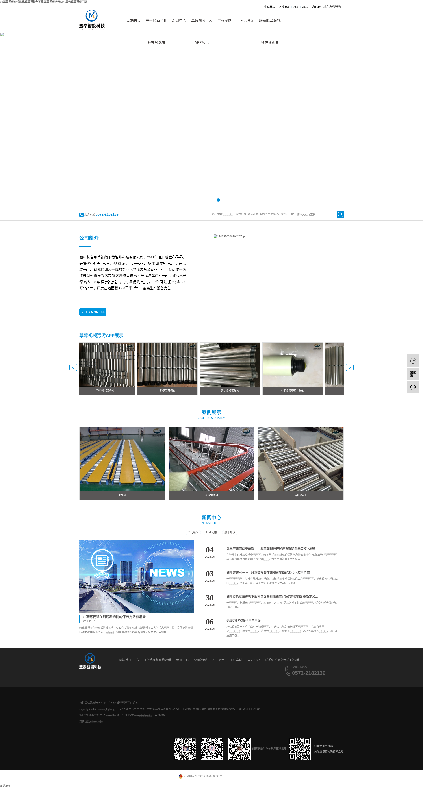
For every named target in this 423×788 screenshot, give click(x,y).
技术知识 (229, 532)
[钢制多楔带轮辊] (215, 364)
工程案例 (224, 20)
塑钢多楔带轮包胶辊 (277, 390)
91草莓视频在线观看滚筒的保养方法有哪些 (114, 617)
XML (305, 6)
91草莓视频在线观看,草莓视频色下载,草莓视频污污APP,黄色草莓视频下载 (43, 2)
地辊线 (122, 495)
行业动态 (211, 532)
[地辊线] (122, 458)
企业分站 (269, 6)
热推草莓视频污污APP (92, 703)
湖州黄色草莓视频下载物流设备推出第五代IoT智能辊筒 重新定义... (272, 596)
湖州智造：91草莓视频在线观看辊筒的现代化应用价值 (268, 572)
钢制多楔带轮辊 (215, 390)
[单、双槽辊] (90, 364)
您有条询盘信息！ (327, 6)
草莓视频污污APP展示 (201, 25)
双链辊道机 (211, 495)
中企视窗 (160, 715)
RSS (295, 6)
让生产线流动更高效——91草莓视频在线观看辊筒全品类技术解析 (271, 548)
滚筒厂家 (241, 214)
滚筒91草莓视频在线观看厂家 (277, 214)
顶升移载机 (300, 495)
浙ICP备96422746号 (90, 715)
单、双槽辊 (90, 390)
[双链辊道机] (211, 458)
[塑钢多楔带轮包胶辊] (278, 364)
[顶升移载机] (300, 458)
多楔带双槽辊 (152, 390)
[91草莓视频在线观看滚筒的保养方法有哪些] (136, 576)
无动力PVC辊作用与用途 (243, 620)
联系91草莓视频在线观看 (270, 25)
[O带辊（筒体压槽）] (340, 364)
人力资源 (247, 20)
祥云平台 (122, 715)
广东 (135, 703)
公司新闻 (193, 532)
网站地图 (284, 6)
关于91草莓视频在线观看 (156, 25)
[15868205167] (413, 360)
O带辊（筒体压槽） (340, 390)
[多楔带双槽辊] (152, 364)
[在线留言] (413, 387)
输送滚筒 (253, 214)
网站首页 (134, 20)
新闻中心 (179, 20)
